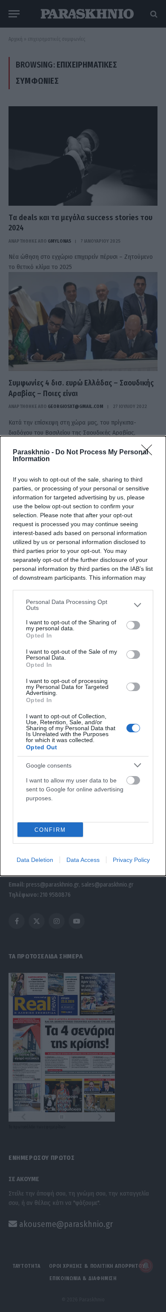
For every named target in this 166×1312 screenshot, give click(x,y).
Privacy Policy (131, 859)
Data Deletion (35, 859)
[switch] (133, 625)
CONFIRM (50, 830)
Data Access (83, 859)
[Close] (149, 453)
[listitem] (83, 605)
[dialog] (83, 656)
